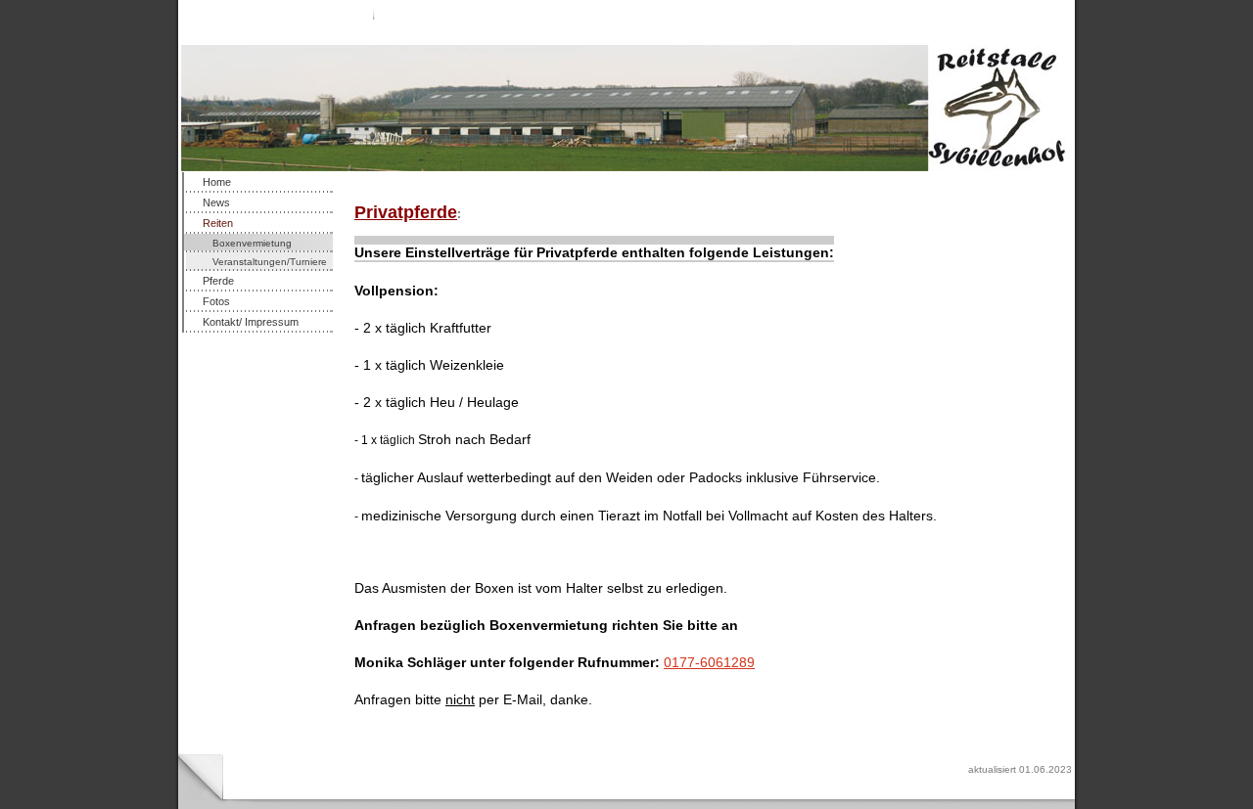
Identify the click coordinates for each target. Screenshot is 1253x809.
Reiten (218, 223)
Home (217, 182)
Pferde (218, 281)
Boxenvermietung (252, 243)
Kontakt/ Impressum (251, 322)
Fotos (216, 301)
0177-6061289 (709, 662)
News (216, 202)
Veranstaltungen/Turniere (269, 261)
